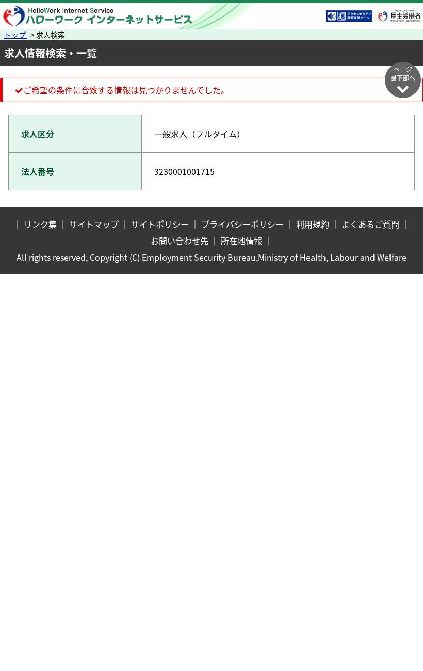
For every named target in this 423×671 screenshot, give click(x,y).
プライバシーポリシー (242, 224)
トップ (15, 34)
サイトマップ (94, 224)
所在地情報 (241, 240)
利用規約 (312, 224)
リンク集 (40, 224)
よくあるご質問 (370, 224)
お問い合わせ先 (179, 240)
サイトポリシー (160, 224)
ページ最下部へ (403, 73)
